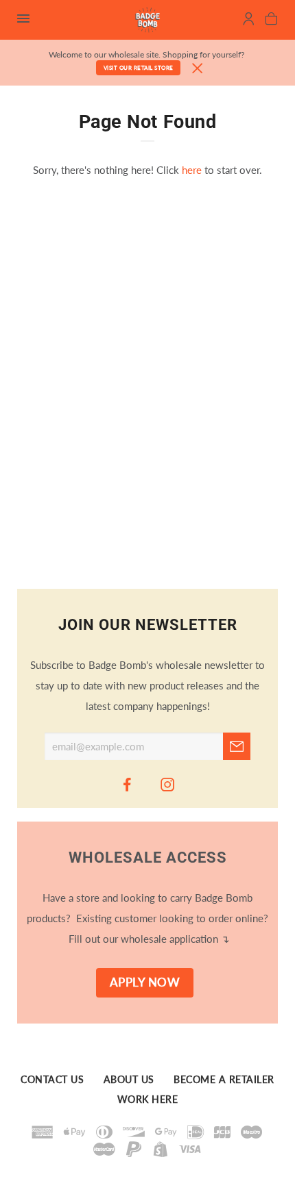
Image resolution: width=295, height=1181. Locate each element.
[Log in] (249, 20)
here (192, 170)
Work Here (147, 1099)
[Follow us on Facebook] (127, 784)
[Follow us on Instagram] (168, 784)
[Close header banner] (197, 69)
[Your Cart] (271, 20)
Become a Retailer (224, 1079)
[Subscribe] (236, 746)
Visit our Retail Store (139, 67)
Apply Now (145, 982)
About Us (129, 1079)
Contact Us (52, 1079)
